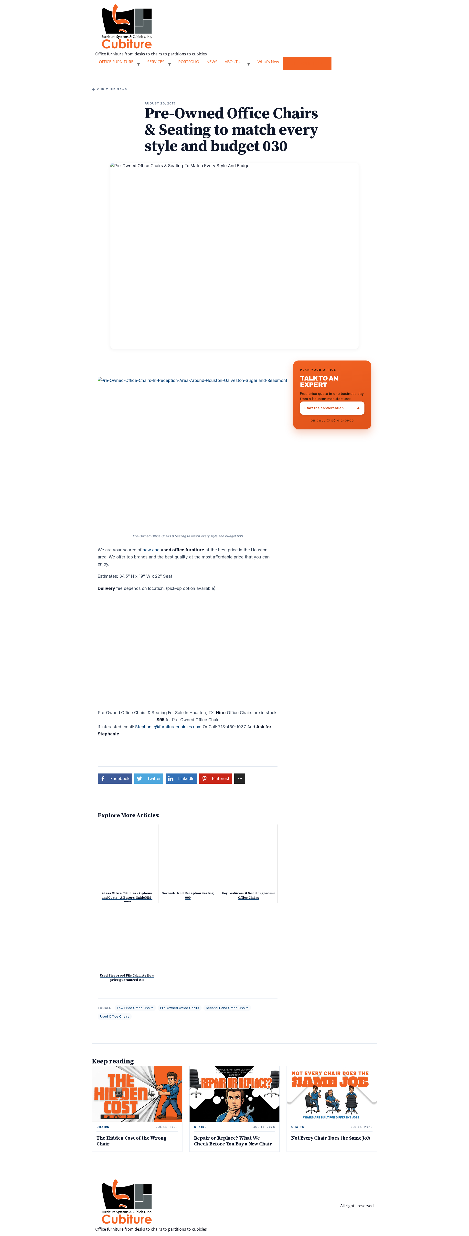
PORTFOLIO (188, 61)
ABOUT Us (234, 61)
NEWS (211, 61)
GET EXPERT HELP (307, 63)
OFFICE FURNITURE (116, 61)
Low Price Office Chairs (135, 1008)
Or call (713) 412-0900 (332, 420)
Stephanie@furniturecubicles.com (168, 726)
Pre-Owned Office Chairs (179, 1008)
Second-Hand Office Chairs (227, 1008)
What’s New (268, 61)
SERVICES (155, 61)
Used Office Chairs (114, 1016)
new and (173, 549)
